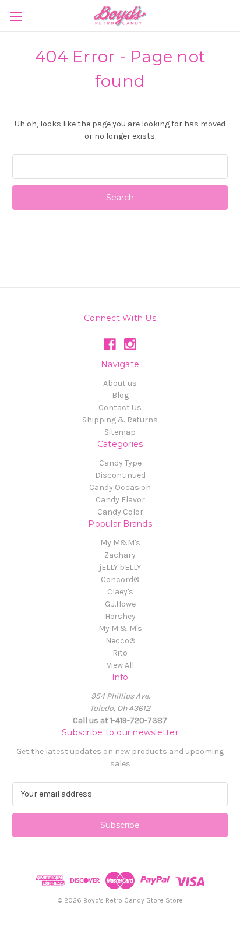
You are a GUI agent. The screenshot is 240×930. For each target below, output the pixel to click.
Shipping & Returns (120, 420)
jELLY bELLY (120, 567)
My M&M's (120, 543)
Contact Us (120, 408)
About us (120, 383)
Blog (120, 395)
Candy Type (120, 463)
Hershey (120, 616)
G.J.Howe (120, 604)
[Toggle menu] (16, 16)
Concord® (120, 579)
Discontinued (120, 475)
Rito (120, 653)
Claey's (120, 592)
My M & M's (120, 628)
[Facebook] (110, 344)
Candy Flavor (120, 500)
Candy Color (120, 512)
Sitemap (120, 432)
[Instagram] (130, 344)
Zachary (120, 555)
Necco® (120, 641)
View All (120, 665)
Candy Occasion (120, 487)
